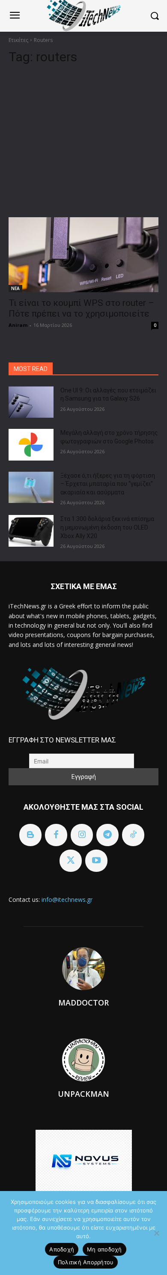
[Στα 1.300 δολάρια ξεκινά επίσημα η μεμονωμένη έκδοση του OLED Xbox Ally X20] (31, 531)
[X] (71, 861)
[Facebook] (56, 835)
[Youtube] (96, 861)
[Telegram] (107, 835)
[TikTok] (133, 835)
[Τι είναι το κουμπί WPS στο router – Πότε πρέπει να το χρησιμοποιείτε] (83, 254)
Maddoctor (83, 1002)
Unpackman (83, 1094)
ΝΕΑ (15, 288)
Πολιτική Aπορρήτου (86, 1262)
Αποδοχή (61, 1249)
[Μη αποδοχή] (156, 1233)
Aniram (18, 325)
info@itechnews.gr (67, 899)
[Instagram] (82, 835)
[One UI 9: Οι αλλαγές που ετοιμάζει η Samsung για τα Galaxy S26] (31, 402)
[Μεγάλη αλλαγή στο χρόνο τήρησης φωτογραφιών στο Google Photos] (31, 445)
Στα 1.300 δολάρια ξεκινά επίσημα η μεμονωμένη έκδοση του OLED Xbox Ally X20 (107, 527)
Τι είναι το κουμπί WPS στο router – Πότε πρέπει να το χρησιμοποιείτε (81, 308)
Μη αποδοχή (104, 1249)
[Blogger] (30, 835)
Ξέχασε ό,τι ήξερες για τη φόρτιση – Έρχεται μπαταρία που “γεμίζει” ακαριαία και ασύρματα (107, 484)
